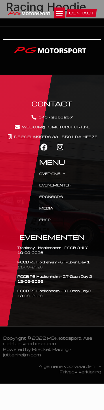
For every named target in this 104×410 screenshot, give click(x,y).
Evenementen (53, 185)
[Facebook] (44, 147)
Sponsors (51, 196)
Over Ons (49, 173)
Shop (45, 220)
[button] (59, 12)
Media (46, 208)
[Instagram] (60, 147)
